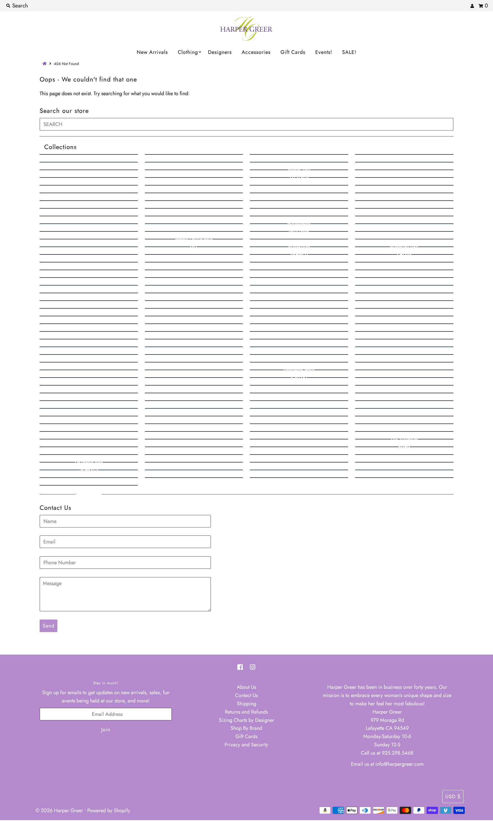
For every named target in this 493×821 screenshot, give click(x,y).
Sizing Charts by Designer (246, 720)
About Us (246, 687)
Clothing (188, 52)
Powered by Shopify (108, 810)
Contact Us (246, 695)
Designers (220, 52)
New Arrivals (152, 52)
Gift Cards (292, 52)
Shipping (246, 703)
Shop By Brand (246, 728)
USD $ (452, 796)
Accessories (256, 52)
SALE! (349, 52)
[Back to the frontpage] (45, 63)
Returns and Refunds (246, 712)
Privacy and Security (246, 744)
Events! (323, 52)
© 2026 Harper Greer (59, 810)
